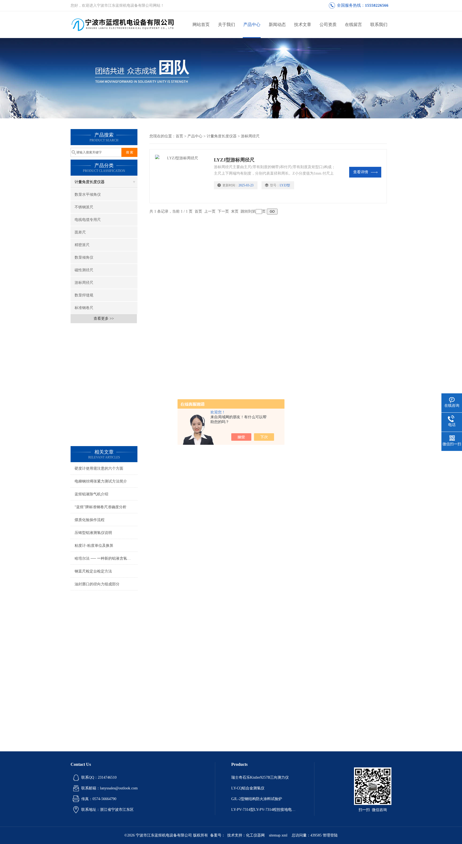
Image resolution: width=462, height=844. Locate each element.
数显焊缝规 (84, 295)
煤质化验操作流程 (90, 520)
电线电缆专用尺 (88, 220)
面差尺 (80, 232)
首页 (179, 136)
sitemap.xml (278, 835)
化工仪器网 (255, 835)
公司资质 (328, 24)
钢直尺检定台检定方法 (93, 571)
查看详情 (360, 172)
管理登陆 (330, 835)
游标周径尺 (84, 283)
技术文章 (302, 24)
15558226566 (376, 5)
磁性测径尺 (84, 270)
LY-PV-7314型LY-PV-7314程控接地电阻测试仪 (264, 810)
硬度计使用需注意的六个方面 (99, 468)
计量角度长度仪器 (90, 182)
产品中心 (251, 24)
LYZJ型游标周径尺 (234, 160)
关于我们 (226, 24)
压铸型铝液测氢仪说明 (93, 533)
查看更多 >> (104, 318)
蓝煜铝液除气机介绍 (91, 494)
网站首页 (201, 24)
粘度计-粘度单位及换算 (94, 546)
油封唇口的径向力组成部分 (97, 584)
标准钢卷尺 (84, 308)
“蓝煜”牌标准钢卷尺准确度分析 (100, 507)
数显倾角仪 (84, 257)
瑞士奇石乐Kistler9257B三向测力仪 (260, 777)
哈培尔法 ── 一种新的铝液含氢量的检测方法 (106, 558)
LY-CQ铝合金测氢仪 (247, 788)
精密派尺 (82, 245)
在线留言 (353, 24)
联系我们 (378, 24)
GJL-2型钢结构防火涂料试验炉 (256, 799)
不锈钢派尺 (84, 207)
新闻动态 (277, 24)
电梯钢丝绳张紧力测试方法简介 (101, 481)
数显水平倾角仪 (88, 195)
